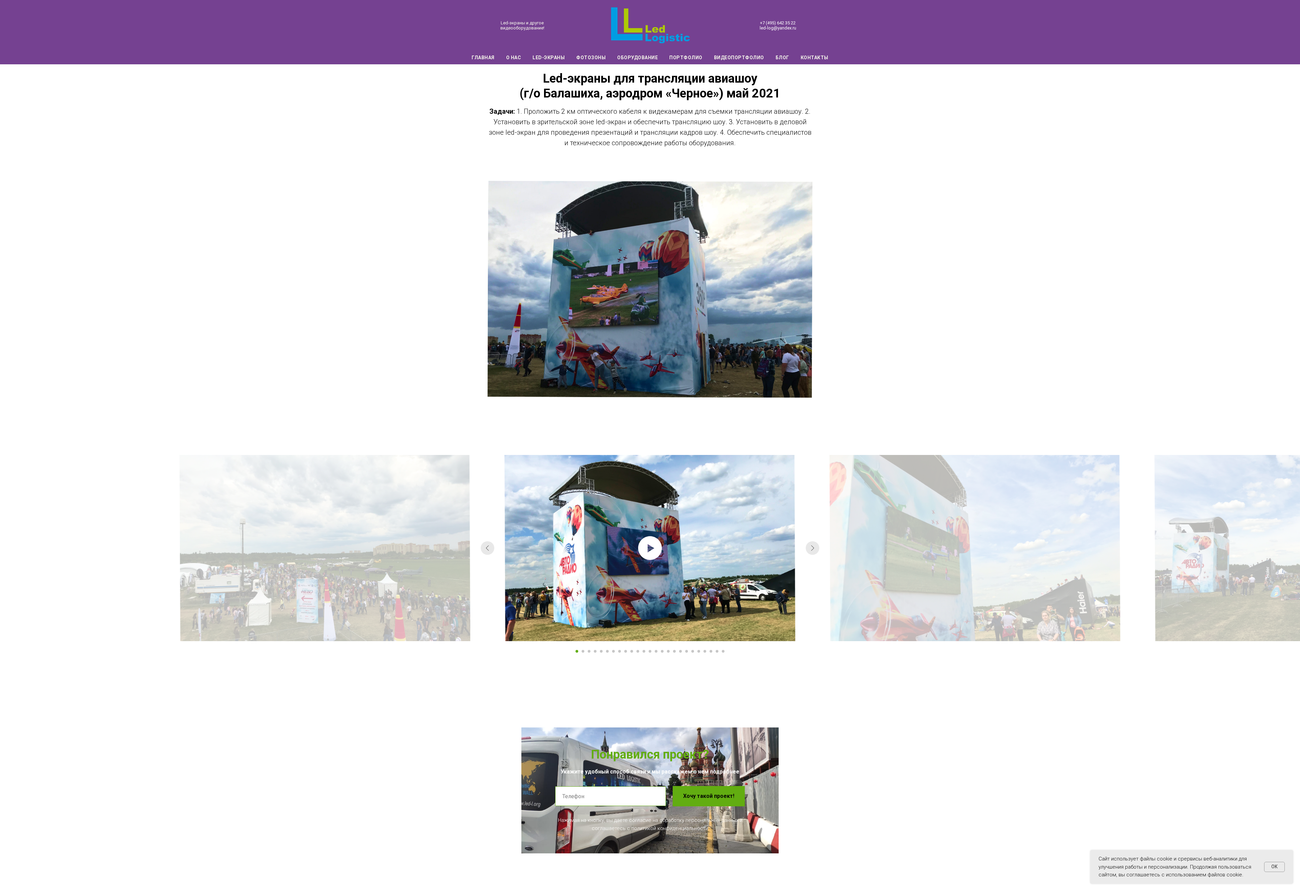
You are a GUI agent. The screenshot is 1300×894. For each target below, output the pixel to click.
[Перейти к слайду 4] (595, 651)
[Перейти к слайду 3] (589, 651)
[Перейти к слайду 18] (680, 651)
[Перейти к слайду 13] (650, 651)
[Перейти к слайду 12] (644, 651)
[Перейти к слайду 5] (601, 651)
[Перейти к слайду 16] (668, 651)
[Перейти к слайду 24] (717, 651)
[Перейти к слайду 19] (686, 651)
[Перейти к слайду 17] (674, 651)
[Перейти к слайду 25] (723, 651)
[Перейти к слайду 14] (656, 651)
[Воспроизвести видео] (650, 548)
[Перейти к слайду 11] (637, 651)
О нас (513, 57)
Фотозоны (591, 57)
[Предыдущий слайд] (487, 548)
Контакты (814, 57)
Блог (782, 57)
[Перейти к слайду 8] (619, 651)
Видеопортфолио (739, 57)
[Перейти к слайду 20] (692, 651)
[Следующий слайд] (812, 548)
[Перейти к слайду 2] (583, 651)
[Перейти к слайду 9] (625, 651)
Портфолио (685, 57)
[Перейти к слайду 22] (704, 651)
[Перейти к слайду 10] (631, 651)
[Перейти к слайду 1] (577, 651)
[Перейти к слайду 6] (607, 651)
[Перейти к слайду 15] (662, 651)
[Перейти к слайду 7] (613, 651)
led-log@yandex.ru (778, 27)
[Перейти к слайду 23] (711, 651)
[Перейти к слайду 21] (698, 651)
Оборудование (637, 57)
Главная (483, 57)
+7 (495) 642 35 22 (778, 22)
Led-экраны (549, 57)
